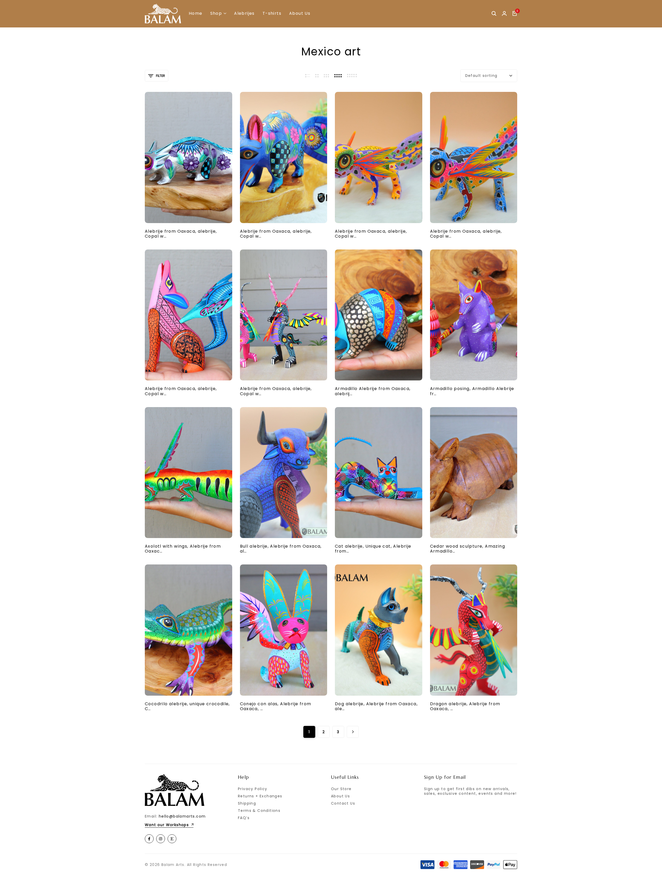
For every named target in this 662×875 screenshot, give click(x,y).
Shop (216, 13)
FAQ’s (244, 817)
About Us (299, 13)
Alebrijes (244, 13)
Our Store (341, 788)
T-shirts (271, 13)
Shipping (247, 803)
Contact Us (343, 803)
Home (195, 13)
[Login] (504, 14)
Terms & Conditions (259, 810)
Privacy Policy (252, 788)
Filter (160, 75)
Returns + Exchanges (260, 796)
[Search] (494, 14)
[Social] (149, 838)
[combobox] (488, 75)
